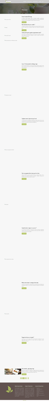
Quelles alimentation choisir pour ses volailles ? (28, 24)
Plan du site (24, 400)
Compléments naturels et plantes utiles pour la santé (29, 118)
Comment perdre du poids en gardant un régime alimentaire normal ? (31, 32)
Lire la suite (24, 22)
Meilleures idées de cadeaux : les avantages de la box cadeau (30, 282)
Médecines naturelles (35, 1)
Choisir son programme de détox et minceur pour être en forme (30, 173)
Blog (42, 1)
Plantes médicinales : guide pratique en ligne (28, 368)
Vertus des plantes (29, 1)
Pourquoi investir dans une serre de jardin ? (28, 337)
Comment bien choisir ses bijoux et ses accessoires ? (29, 228)
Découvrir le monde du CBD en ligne (27, 16)
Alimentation (24, 1)
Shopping (40, 1)
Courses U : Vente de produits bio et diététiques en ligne (29, 64)
